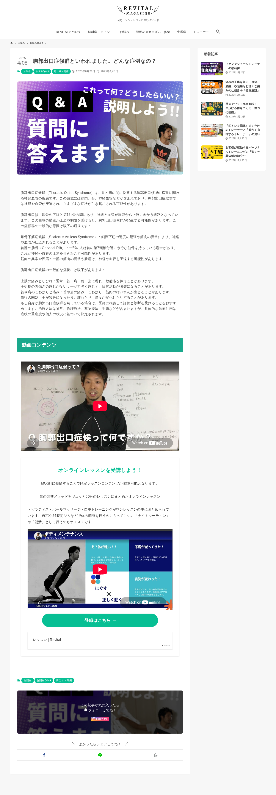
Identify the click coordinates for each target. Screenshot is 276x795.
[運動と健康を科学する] (138, 10)
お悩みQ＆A (42, 71)
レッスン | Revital (47, 640)
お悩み (27, 71)
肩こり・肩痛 (61, 71)
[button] (218, 32)
